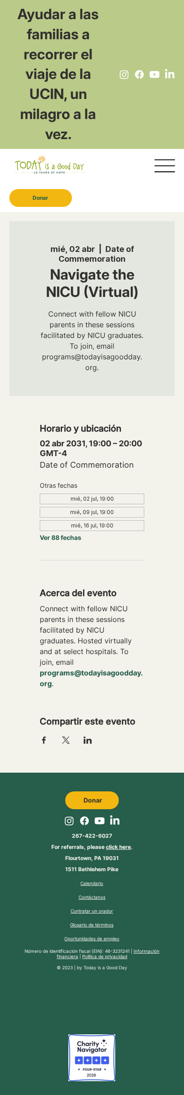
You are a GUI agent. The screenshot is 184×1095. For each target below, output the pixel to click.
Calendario (91, 883)
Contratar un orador (92, 911)
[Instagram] (124, 74)
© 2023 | (67, 967)
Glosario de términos (91, 924)
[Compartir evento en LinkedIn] (88, 740)
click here (118, 847)
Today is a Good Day (105, 967)
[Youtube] (154, 74)
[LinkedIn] (170, 74)
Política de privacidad (104, 956)
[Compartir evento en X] (66, 740)
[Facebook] (139, 74)
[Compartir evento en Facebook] (44, 740)
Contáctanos (92, 897)
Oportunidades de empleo (91, 938)
